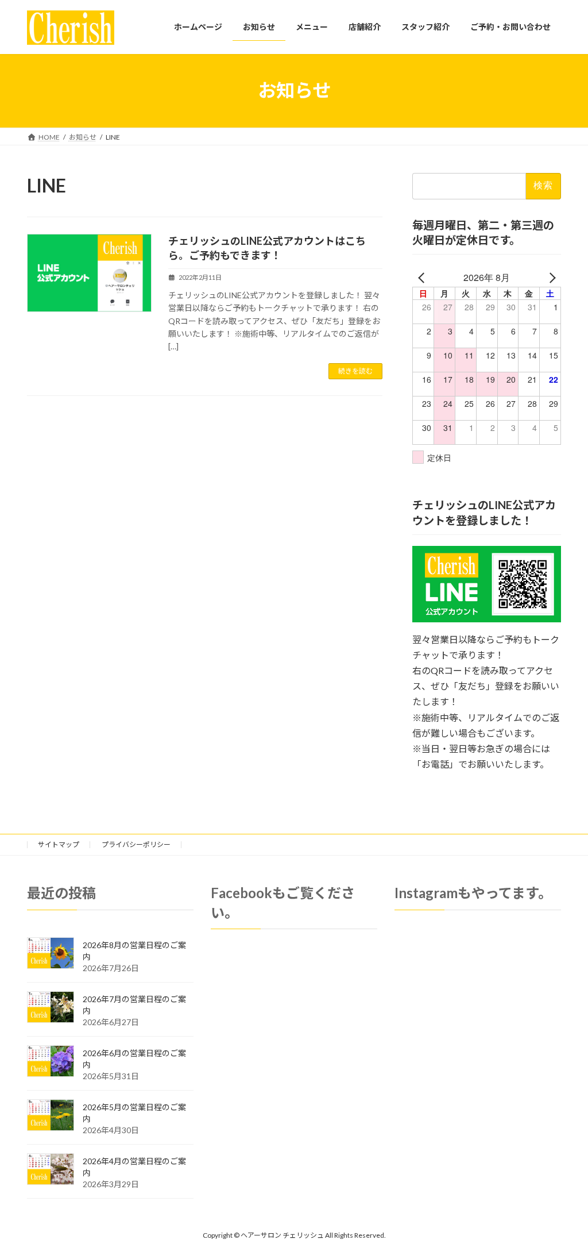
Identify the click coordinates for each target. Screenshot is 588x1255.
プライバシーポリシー (136, 844)
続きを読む (355, 371)
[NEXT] (550, 277)
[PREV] (423, 277)
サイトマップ (58, 844)
